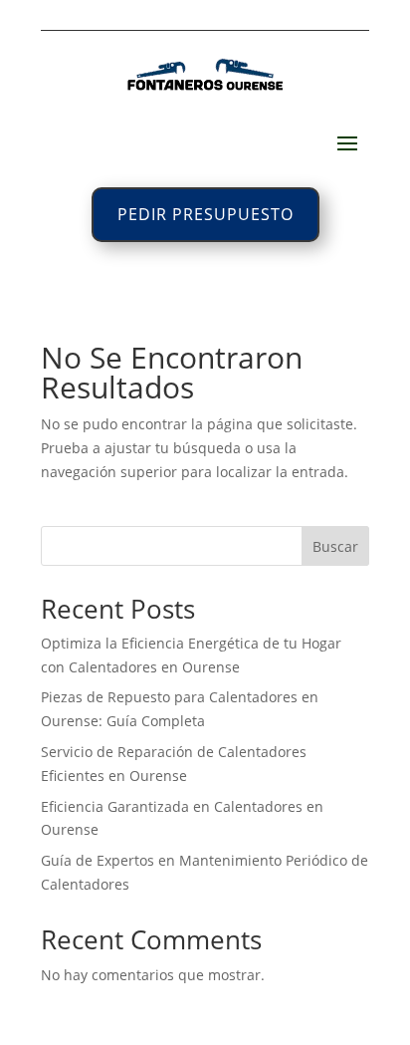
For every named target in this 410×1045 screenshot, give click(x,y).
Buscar (335, 546)
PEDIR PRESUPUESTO (205, 214)
